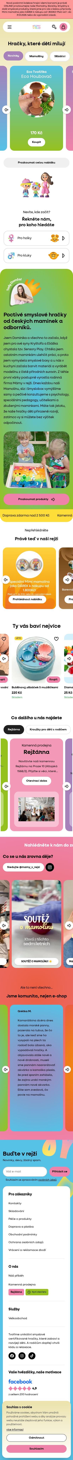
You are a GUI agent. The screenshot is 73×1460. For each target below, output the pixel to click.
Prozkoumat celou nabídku (36, 162)
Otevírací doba (36, 781)
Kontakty (15, 1203)
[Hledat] (54, 27)
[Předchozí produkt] (6, 109)
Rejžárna (16, 1292)
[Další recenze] (67, 1069)
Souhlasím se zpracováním (31, 1180)
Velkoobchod (18, 1318)
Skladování (16, 1211)
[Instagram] (50, 867)
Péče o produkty (20, 1219)
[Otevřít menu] (9, 27)
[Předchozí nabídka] (5, 579)
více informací (14, 1430)
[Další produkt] (66, 109)
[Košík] (63, 27)
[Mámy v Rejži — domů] (36, 26)
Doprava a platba (21, 1226)
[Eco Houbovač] (36, 99)
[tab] (13, 55)
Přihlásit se (59, 1171)
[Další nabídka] (67, 579)
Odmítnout (36, 1437)
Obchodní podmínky (23, 1234)
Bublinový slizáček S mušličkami (35, 687)
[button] (4, 639)
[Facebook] (12, 1355)
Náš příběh (16, 1275)
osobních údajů (47, 1180)
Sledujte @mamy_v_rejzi (23, 867)
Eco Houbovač (36, 76)
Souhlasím (36, 1448)
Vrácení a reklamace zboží (27, 1250)
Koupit (36, 142)
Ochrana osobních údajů (26, 1242)
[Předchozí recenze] (5, 1069)
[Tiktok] (31, 1355)
